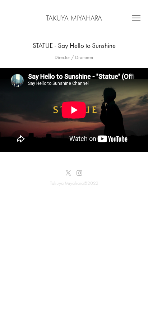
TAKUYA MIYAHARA (74, 18)
